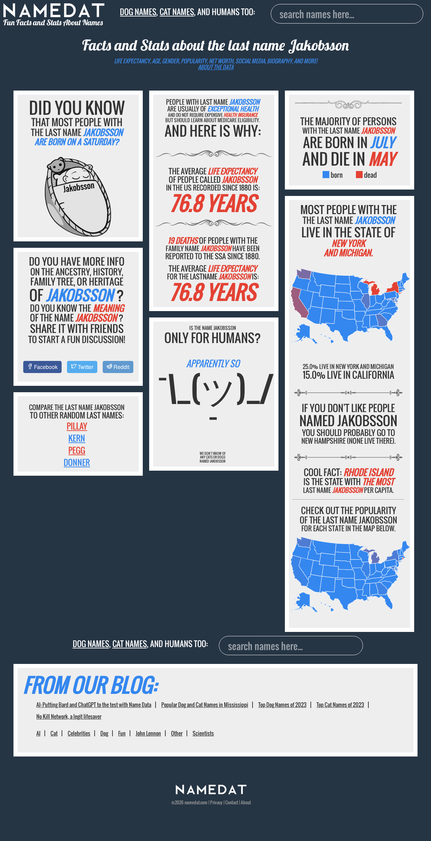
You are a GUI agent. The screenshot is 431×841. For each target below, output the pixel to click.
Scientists (203, 733)
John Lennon (148, 733)
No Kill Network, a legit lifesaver (68, 716)
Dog (104, 733)
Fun (122, 733)
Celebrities (79, 733)
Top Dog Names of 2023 (282, 705)
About (246, 802)
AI (38, 733)
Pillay (77, 426)
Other (177, 733)
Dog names (138, 12)
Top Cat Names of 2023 (340, 705)
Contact (231, 802)
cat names (177, 12)
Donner (77, 462)
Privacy (216, 802)
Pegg (76, 450)
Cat (54, 733)
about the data (215, 67)
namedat (192, 802)
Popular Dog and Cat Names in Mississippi (204, 705)
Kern (76, 438)
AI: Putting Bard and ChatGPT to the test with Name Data (93, 705)
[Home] (211, 792)
